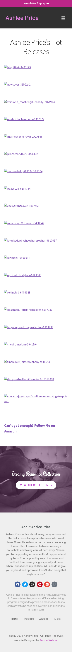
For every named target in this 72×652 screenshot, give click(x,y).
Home (15, 619)
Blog (57, 619)
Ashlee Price (22, 17)
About (43, 619)
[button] (63, 17)
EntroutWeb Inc (49, 640)
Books (29, 619)
